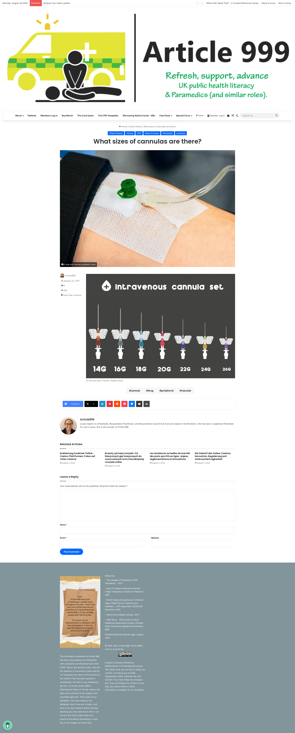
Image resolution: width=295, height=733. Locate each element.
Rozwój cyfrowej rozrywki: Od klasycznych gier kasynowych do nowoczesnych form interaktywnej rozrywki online (124, 458)
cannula (135, 390)
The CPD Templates (108, 115)
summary (181, 133)
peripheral (167, 390)
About (18, 115)
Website (155, 538)
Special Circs (183, 115)
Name (63, 525)
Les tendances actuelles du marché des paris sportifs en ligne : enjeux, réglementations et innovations (170, 456)
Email (63, 538)
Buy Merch (67, 115)
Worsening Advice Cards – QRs (139, 115)
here (72, 704)
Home (124, 126)
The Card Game (85, 115)
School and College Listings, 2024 (122, 614)
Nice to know (284, 3)
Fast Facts (164, 115)
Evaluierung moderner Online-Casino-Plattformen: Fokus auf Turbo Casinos (77, 456)
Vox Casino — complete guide (57, 3)
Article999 (70, 275)
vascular (186, 390)
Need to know (268, 3)
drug (150, 390)
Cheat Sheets (135, 126)
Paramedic (168, 133)
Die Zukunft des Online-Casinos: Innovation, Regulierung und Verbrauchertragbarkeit (213, 456)
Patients (32, 115)
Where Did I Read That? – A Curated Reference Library (232, 3)
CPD (139, 133)
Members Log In (49, 115)
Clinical (129, 133)
